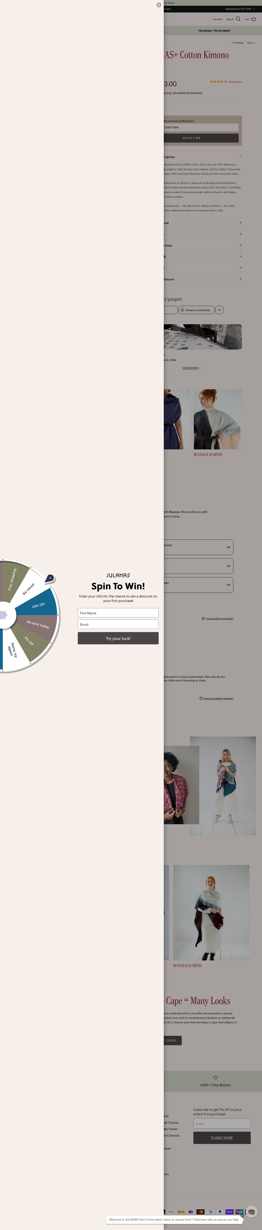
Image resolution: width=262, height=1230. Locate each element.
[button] (251, 1212)
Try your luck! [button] (118, 638)
